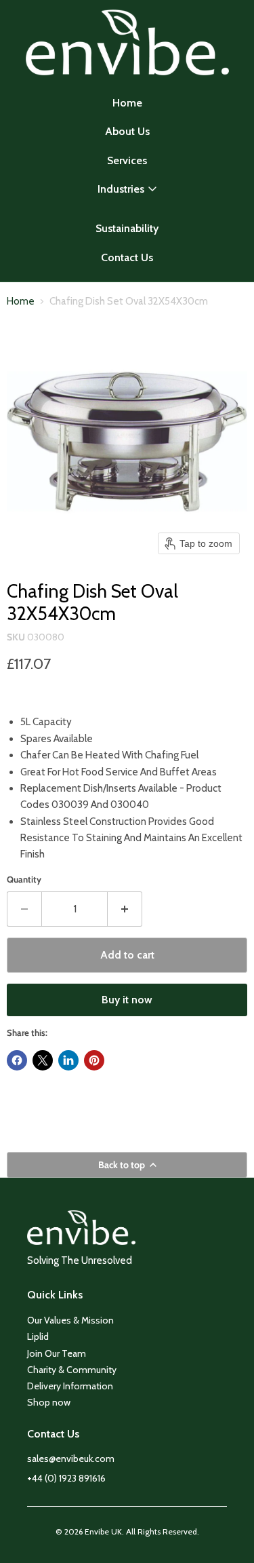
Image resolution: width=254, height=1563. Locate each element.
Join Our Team (56, 1353)
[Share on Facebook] (17, 1060)
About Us (127, 131)
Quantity (24, 879)
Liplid (38, 1336)
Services (127, 160)
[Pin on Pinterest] (94, 1060)
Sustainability (127, 228)
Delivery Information (70, 1386)
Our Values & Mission (70, 1320)
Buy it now (127, 999)
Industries (121, 188)
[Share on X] (43, 1060)
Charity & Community (72, 1370)
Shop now (48, 1402)
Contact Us (127, 257)
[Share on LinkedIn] (68, 1060)
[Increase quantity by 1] (125, 909)
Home (127, 102)
